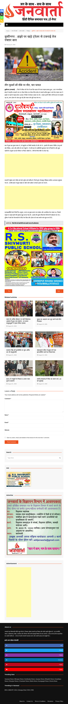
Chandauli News (24, 681)
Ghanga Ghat (22, 690)
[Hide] (0, 24)
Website (7, 430)
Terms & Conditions (40, 701)
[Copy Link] (1, 21)
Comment (8, 398)
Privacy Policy (59, 701)
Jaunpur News (40, 679)
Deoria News (53, 681)
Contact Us (30, 701)
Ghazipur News (13, 681)
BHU (6, 690)
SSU (15, 690)
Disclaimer (50, 701)
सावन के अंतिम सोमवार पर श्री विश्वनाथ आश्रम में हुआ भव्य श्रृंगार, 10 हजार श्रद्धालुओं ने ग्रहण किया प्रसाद (18, 321)
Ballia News (33, 681)
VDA (28, 690)
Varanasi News (9, 679)
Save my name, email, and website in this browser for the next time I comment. (28, 437)
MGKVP (11, 690)
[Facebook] (1, 11)
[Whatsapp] (1, 17)
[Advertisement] (34, 165)
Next (58, 291)
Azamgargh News (43, 681)
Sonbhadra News (29, 679)
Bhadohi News (49, 679)
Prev (9, 291)
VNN (32, 690)
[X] (1, 14)
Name (7, 415)
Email (7, 422)
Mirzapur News (19, 679)
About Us (22, 701)
